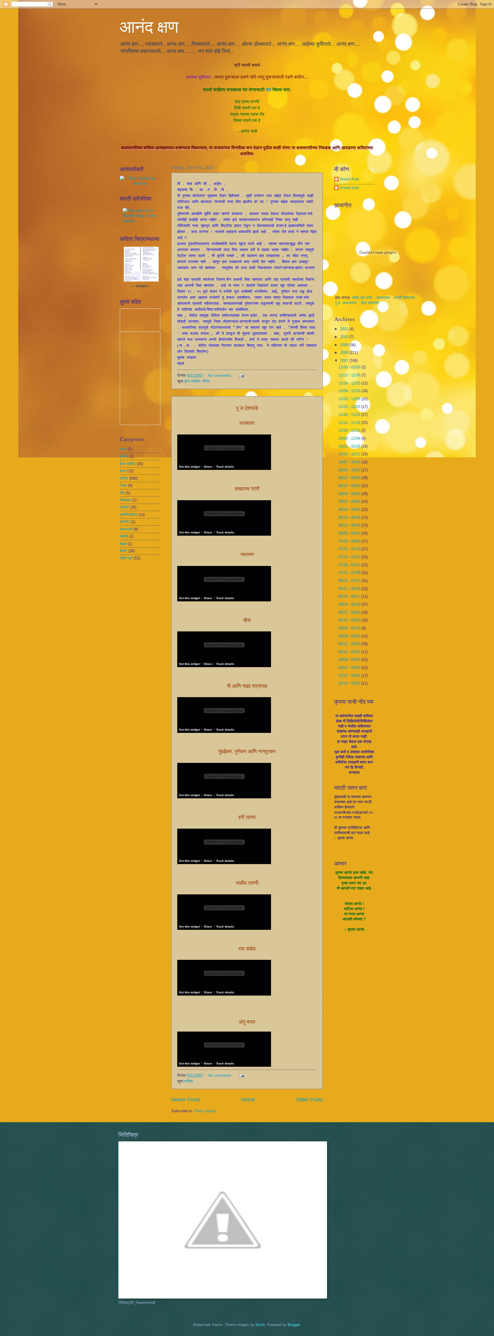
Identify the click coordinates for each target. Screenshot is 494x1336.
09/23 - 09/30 (349, 478)
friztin (260, 1325)
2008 (344, 352)
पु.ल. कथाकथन (346, 303)
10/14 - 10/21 (349, 454)
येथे (268, 89)
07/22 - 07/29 (349, 549)
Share (208, 466)
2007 (344, 360)
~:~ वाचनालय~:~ (141, 286)
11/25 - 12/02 (349, 406)
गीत (122, 493)
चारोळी (124, 507)
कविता (188, 1081)
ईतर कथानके (370, 303)
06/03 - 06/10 (349, 604)
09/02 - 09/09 (349, 501)
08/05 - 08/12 (349, 533)
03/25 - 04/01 (349, 675)
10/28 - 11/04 (349, 438)
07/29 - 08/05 (349, 541)
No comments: (221, 375)
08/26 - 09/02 (349, 509)
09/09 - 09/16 (349, 494)
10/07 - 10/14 (349, 462)
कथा (123, 471)
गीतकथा (125, 500)
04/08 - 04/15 (349, 659)
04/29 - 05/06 (349, 636)
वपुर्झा (123, 544)
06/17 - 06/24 (349, 589)
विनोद (206, 381)
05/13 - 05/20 (349, 620)
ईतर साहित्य (192, 381)
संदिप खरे (126, 558)
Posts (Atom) (205, 1111)
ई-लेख (124, 456)
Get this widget (189, 466)
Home (248, 1099)
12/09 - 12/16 (349, 391)
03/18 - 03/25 (349, 683)
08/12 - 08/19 (349, 525)
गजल (123, 485)
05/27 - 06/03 (349, 612)
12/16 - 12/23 (349, 383)
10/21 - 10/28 (349, 446)
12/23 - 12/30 (349, 375)
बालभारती (126, 529)
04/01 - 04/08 (349, 667)
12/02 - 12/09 (349, 399)
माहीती (124, 536)
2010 (344, 337)
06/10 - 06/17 (349, 596)
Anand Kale (349, 179)
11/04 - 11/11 (349, 430)
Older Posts (309, 1099)
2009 (344, 345)
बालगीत (125, 522)
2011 (344, 329)
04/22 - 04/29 (349, 644)
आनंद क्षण (149, 26)
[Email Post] (241, 375)
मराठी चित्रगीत (404, 298)
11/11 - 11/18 (349, 422)
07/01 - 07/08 (349, 573)
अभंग (123, 449)
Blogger (294, 1325)
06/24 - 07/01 (349, 581)
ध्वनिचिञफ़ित (128, 515)
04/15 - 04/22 (349, 652)
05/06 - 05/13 (349, 628)
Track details (225, 466)
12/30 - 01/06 (349, 367)
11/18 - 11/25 (349, 414)
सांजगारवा (383, 298)
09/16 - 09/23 (349, 486)
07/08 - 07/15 (349, 565)
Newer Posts (185, 1099)
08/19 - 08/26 (349, 517)
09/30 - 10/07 (349, 470)
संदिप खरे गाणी (362, 298)
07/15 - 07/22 (349, 557)
